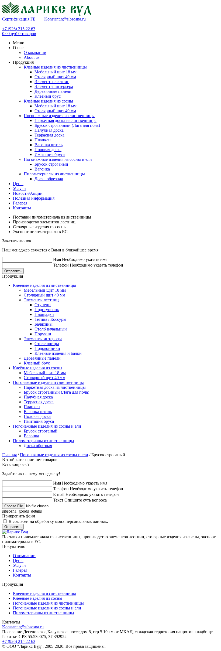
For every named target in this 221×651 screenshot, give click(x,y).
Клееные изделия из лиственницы (55, 67)
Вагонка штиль (48, 144)
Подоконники (47, 348)
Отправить (13, 271)
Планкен (42, 140)
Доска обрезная (48, 178)
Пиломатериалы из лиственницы (54, 174)
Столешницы (46, 343)
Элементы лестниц (52, 81)
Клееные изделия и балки (58, 353)
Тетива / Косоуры (50, 319)
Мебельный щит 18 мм (55, 72)
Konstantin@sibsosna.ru (65, 19)
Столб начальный (50, 329)
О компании (24, 555)
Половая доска (47, 149)
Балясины (43, 324)
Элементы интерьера (53, 86)
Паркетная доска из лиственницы (65, 120)
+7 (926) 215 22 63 (18, 28)
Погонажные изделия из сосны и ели (58, 159)
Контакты (22, 575)
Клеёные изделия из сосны (48, 101)
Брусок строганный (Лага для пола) (67, 125)
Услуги (19, 565)
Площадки (44, 314)
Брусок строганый (51, 164)
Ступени (42, 304)
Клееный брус (47, 96)
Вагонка (42, 169)
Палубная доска (49, 130)
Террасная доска (49, 135)
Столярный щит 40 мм (55, 76)
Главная (9, 454)
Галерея (20, 570)
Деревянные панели (52, 91)
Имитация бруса (49, 154)
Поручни (42, 334)
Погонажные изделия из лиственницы (59, 115)
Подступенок (46, 309)
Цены (18, 560)
